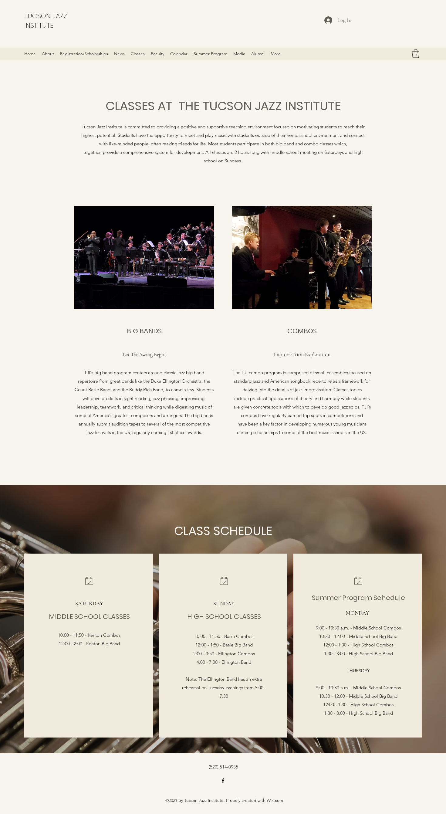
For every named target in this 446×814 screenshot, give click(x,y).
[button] (415, 53)
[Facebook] (223, 781)
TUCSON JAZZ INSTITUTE (45, 20)
